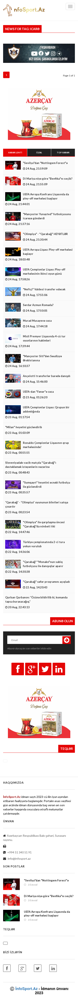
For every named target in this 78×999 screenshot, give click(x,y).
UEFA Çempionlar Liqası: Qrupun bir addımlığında (46, 409)
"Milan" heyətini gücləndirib (23, 427)
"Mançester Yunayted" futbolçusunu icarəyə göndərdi (47, 216)
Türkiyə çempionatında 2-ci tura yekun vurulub (44, 544)
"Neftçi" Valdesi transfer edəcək (44, 289)
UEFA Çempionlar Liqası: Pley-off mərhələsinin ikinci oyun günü (44, 271)
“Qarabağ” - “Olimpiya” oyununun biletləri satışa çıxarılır (36, 504)
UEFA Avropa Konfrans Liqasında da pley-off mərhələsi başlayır (46, 196)
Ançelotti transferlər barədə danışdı (46, 376)
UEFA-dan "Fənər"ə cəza (38, 391)
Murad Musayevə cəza (37, 320)
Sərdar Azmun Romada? (38, 305)
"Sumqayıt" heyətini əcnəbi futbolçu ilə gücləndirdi (46, 484)
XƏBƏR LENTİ (15, 152)
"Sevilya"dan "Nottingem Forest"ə (45, 163)
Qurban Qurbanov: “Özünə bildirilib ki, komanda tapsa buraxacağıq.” (36, 599)
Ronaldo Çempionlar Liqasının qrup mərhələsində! (46, 445)
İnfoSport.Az (26, 988)
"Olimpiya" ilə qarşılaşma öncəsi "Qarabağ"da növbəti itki (44, 524)
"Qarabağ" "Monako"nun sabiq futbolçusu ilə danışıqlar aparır (43, 564)
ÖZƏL (39, 152)
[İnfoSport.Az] (14, 988)
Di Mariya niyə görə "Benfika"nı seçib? (47, 178)
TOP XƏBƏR (63, 152)
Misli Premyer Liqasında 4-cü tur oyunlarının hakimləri (44, 338)
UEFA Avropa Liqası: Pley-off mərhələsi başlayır (48, 251)
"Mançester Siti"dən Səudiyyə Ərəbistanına (42, 358)
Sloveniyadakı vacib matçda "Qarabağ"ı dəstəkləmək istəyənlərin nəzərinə (30, 464)
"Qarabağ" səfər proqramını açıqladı (46, 581)
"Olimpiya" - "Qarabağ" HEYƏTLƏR (45, 234)
